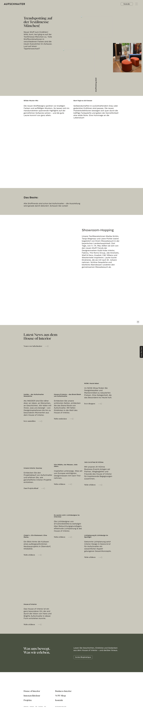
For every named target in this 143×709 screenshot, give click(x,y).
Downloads (40, 706)
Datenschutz (26, 706)
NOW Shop (60, 695)
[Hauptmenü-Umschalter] (136, 4)
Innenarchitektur (32, 695)
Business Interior (63, 691)
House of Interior (32, 691)
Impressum (32, 706)
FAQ (45, 706)
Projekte (28, 700)
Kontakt (59, 700)
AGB (36, 706)
